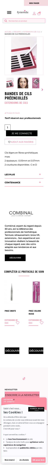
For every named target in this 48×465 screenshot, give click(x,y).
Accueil (8, 32)
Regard (17, 32)
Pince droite (10, 311)
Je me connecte (22, 133)
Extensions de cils (31, 32)
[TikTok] (24, 378)
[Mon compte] (34, 13)
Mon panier (34, 3)
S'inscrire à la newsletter (22, 395)
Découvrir (15, 258)
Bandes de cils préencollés (17, 34)
